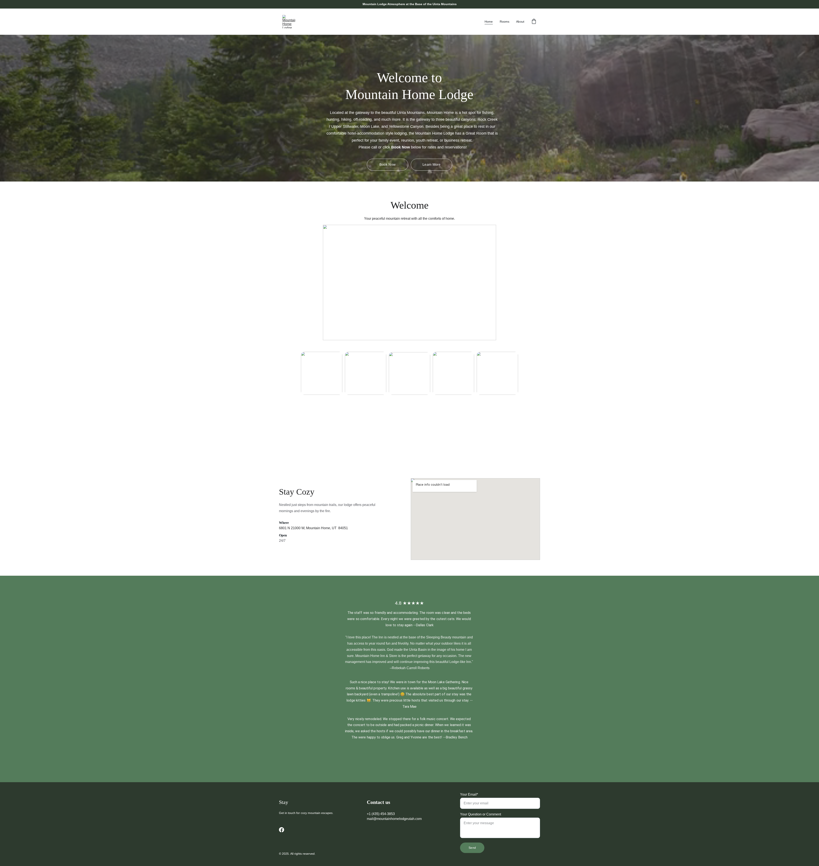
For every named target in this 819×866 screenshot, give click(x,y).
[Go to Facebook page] (281, 829)
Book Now (387, 164)
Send (472, 847)
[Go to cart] (534, 22)
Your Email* (469, 794)
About (520, 21)
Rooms (505, 21)
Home (489, 21)
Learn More (431, 164)
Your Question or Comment (480, 814)
